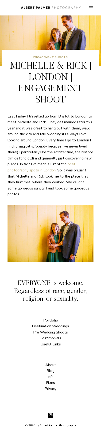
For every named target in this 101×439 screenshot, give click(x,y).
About (50, 364)
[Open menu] (91, 7)
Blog (50, 370)
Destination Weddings (50, 326)
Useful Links (50, 344)
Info (50, 376)
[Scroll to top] (97, 313)
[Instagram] (50, 415)
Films (50, 382)
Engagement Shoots (50, 57)
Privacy (50, 388)
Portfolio (50, 320)
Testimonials (50, 338)
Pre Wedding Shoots (50, 332)
